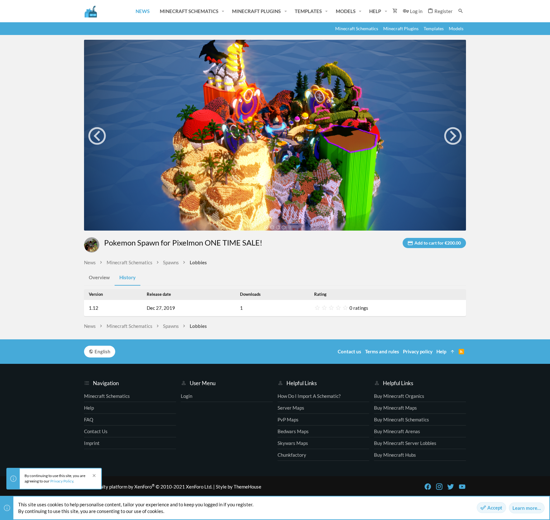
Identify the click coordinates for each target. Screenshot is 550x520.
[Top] (452, 351)
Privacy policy (418, 351)
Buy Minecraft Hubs (395, 455)
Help (89, 408)
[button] (223, 11)
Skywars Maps (293, 443)
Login (186, 396)
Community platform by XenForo (148, 486)
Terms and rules (382, 351)
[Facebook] (428, 486)
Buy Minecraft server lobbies (405, 443)
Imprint (92, 443)
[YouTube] (462, 486)
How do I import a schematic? (309, 396)
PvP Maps (288, 419)
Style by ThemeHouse (238, 486)
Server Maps (291, 408)
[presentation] (97, 135)
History (127, 277)
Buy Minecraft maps (395, 408)
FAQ (88, 419)
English (102, 351)
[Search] (460, 10)
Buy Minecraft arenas (397, 431)
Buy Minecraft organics (399, 396)
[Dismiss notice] (93, 476)
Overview (99, 277)
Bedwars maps (293, 431)
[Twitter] (451, 486)
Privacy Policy (61, 481)
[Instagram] (439, 486)
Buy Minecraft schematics (401, 419)
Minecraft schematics (107, 396)
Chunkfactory (292, 455)
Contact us (96, 431)
